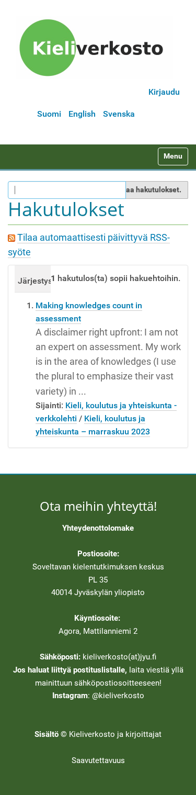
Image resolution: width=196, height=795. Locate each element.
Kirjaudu (164, 92)
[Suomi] (94, 47)
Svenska (119, 114)
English (82, 114)
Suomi (49, 114)
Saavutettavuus (98, 760)
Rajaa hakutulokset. (148, 189)
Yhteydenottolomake (98, 528)
